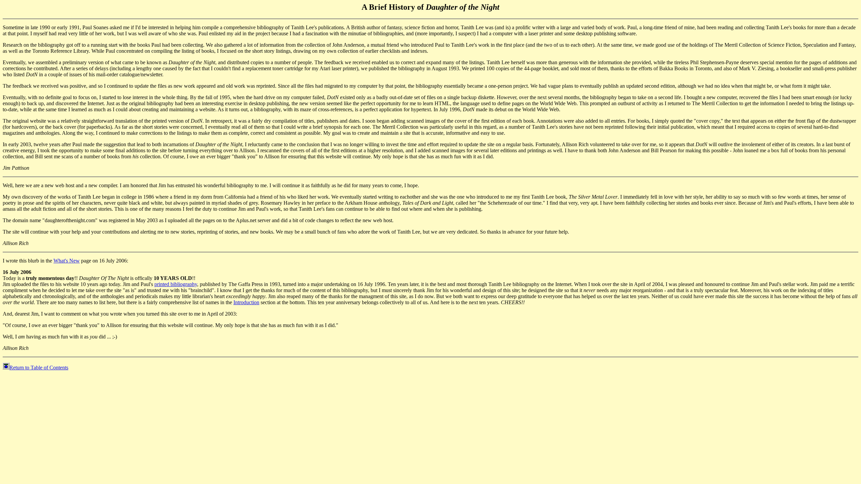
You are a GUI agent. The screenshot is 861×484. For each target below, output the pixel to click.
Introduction (246, 302)
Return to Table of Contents (38, 367)
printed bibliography (175, 284)
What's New (66, 261)
